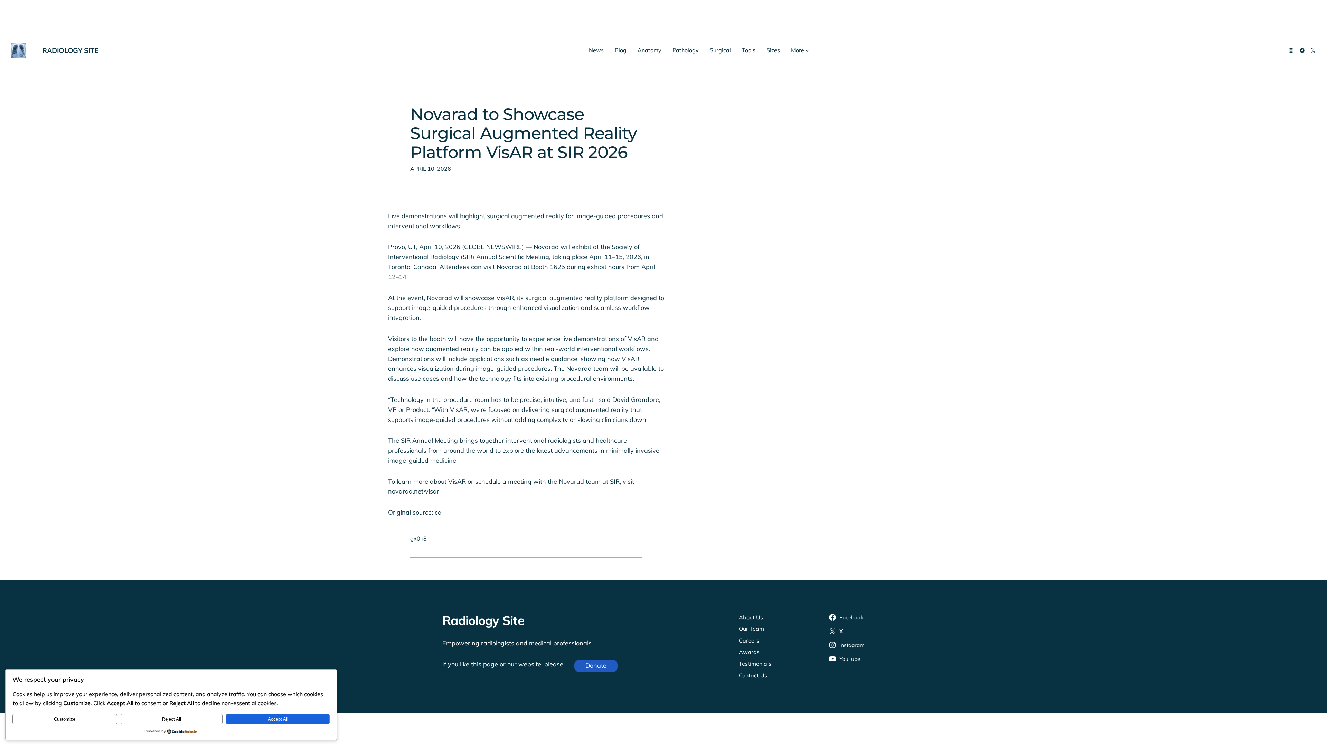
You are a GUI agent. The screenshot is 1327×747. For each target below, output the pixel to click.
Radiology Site (70, 50)
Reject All (171, 719)
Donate (595, 666)
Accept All (278, 719)
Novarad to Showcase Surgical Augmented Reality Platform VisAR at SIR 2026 (523, 133)
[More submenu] (807, 50)
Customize (64, 719)
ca (438, 512)
